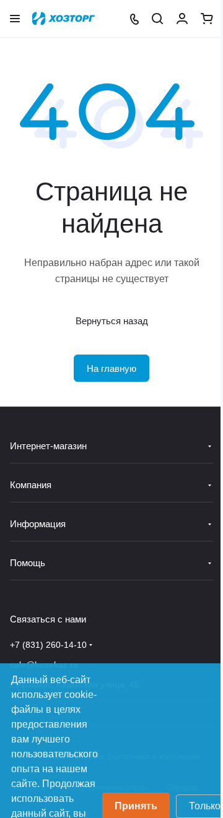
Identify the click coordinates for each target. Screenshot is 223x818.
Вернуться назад (112, 321)
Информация (38, 524)
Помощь (27, 563)
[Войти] (182, 18)
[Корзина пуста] (207, 18)
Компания (30, 485)
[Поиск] (157, 18)
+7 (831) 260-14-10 (48, 645)
